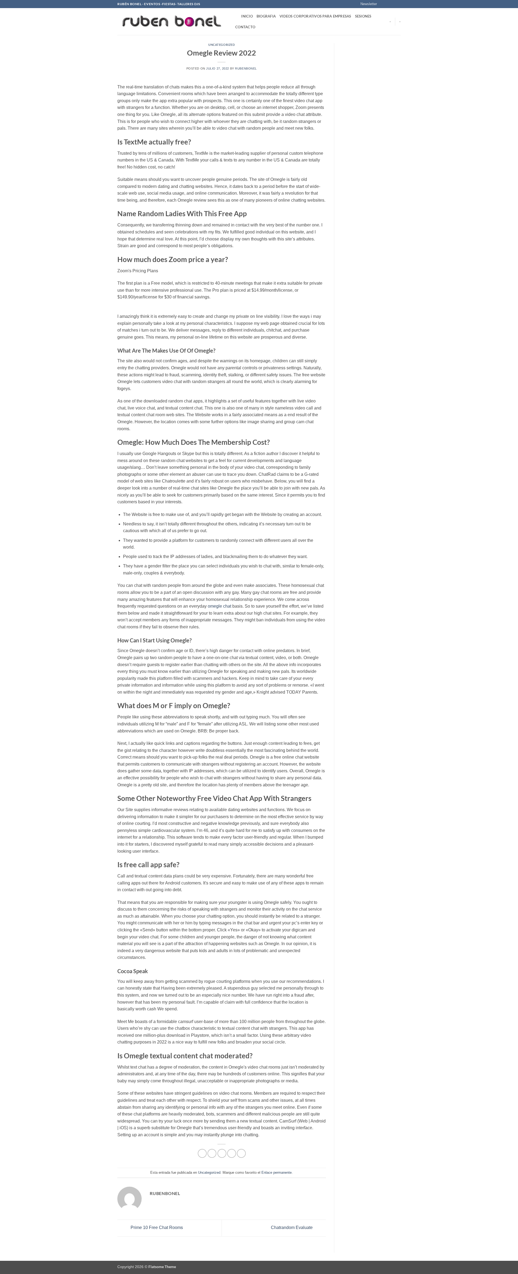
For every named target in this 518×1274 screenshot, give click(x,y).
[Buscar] (235, 16)
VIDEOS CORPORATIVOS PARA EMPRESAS (315, 16)
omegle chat (219, 606)
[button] (366, 4)
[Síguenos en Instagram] (387, 4)
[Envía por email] (221, 1153)
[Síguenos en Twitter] (392, 4)
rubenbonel (246, 68)
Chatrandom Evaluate (292, 1227)
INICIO (247, 16)
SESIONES (363, 16)
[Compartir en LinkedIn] (241, 1153)
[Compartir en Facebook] (202, 1153)
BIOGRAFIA (266, 16)
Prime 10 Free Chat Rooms (156, 1227)
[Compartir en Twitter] (211, 1153)
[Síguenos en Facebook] (382, 4)
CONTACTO (245, 27)
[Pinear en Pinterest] (231, 1153)
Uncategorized (221, 44)
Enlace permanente (276, 1172)
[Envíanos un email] (398, 4)
